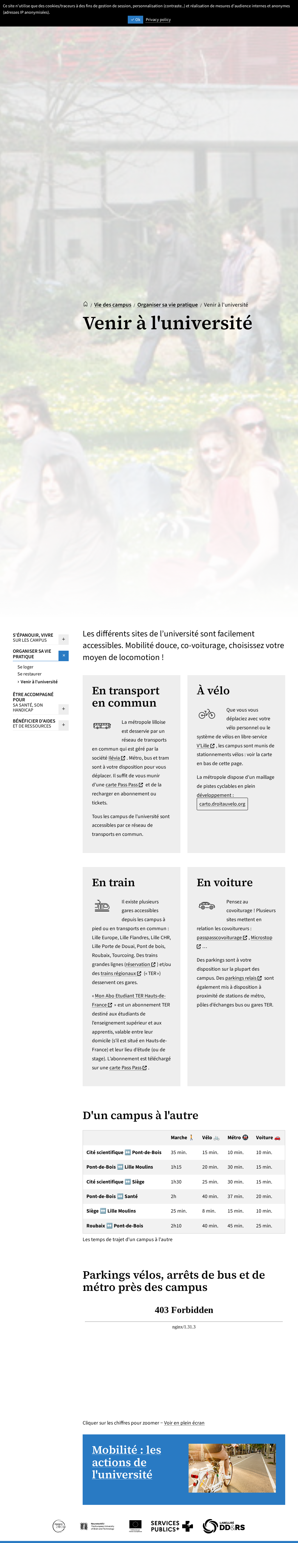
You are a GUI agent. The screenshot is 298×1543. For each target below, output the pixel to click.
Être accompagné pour (33, 702)
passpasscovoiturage (223, 937)
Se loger (25, 667)
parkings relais (244, 978)
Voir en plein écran (184, 1423)
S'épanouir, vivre (33, 637)
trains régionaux (122, 973)
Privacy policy (158, 20)
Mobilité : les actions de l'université (126, 1462)
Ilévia (118, 758)
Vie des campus (112, 305)
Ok (137, 20)
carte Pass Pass (125, 784)
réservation (141, 964)
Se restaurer (29, 674)
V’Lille (206, 745)
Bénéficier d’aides (34, 723)
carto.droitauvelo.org (222, 804)
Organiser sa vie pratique (167, 305)
